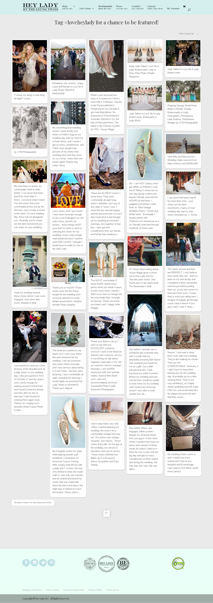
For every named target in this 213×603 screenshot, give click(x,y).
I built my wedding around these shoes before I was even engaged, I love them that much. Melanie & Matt (29, 297)
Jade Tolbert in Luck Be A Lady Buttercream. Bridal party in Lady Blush (144, 117)
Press (122, 7)
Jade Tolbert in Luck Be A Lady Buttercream (183, 71)
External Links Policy (73, 589)
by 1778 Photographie (25, 152)
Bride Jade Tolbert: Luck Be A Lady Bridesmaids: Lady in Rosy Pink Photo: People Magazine (144, 71)
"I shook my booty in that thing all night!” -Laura (29, 97)
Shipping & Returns (32, 589)
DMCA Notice (52, 589)
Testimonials (105, 7)
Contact (155, 7)
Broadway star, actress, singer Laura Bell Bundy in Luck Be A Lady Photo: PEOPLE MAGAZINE (67, 88)
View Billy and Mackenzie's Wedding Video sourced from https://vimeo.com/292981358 (182, 160)
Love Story (85, 8)
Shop (67, 7)
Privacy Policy (95, 589)
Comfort (137, 7)
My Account (173, 8)
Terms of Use (112, 589)
